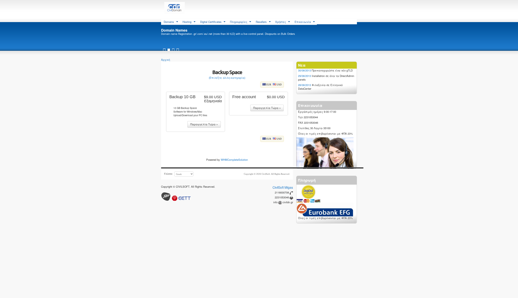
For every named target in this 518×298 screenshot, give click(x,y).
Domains (167, 22)
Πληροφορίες (237, 22)
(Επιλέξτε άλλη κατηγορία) (227, 78)
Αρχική (165, 60)
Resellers (260, 22)
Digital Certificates (209, 22)
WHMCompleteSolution (234, 160)
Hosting (185, 22)
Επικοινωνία (301, 22)
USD (279, 84)
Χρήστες (279, 22)
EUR (268, 84)
